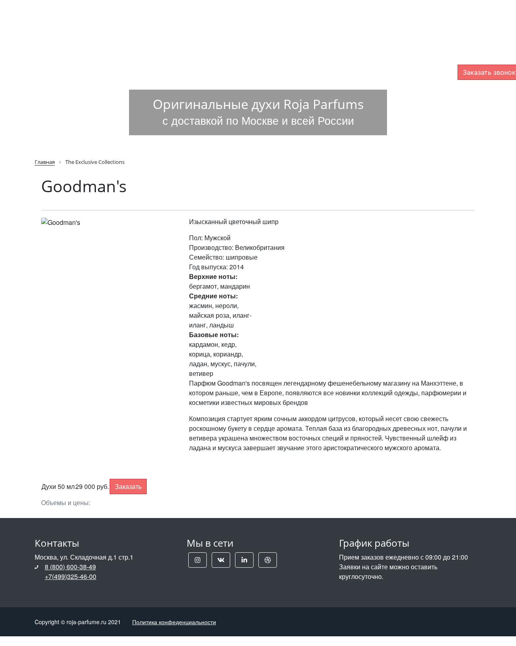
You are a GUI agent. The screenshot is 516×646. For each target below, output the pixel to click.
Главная (165, 18)
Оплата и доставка (235, 18)
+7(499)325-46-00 (70, 576)
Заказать (128, 486)
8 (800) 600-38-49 (70, 566)
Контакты (403, 18)
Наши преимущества (328, 18)
